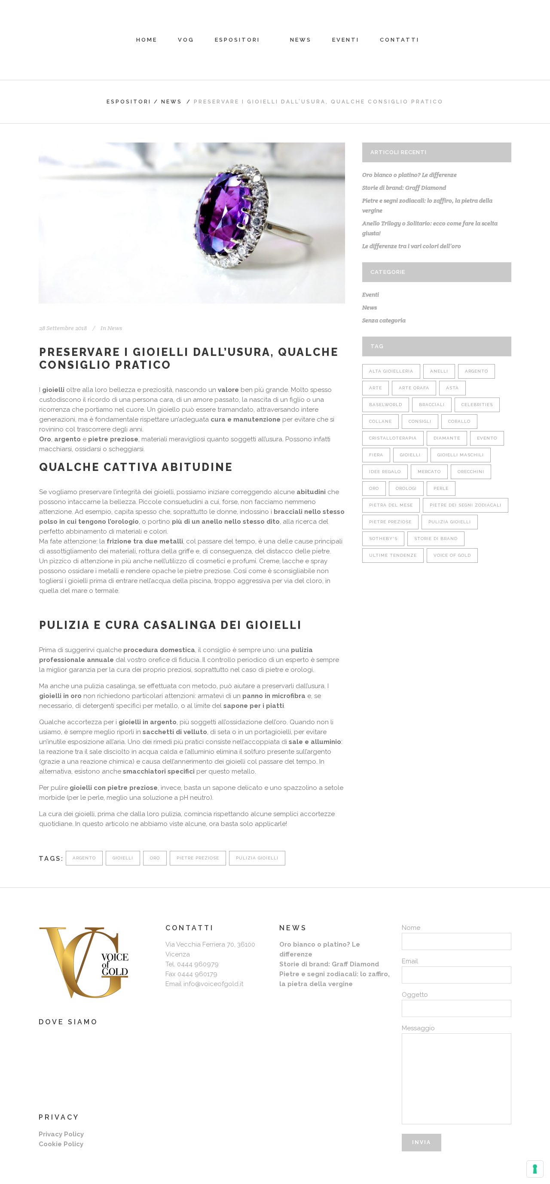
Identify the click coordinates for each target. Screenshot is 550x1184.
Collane (380, 421)
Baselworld (385, 404)
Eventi (370, 294)
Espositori (129, 102)
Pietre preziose (198, 858)
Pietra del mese (391, 505)
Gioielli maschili (460, 454)
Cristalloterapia (393, 438)
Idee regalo (385, 471)
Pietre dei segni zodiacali (465, 505)
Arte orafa (414, 388)
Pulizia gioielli (257, 858)
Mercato (429, 471)
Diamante (447, 438)
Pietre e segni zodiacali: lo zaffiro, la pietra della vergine (334, 979)
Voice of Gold (452, 555)
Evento (487, 438)
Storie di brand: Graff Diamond (404, 187)
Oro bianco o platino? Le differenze (409, 175)
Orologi (406, 488)
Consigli (420, 421)
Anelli (439, 371)
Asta (452, 388)
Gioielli (123, 858)
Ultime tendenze (393, 555)
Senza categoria (384, 320)
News (171, 102)
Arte (375, 388)
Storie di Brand (436, 538)
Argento (84, 858)
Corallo (459, 421)
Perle (441, 488)
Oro (155, 858)
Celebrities (477, 404)
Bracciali (432, 404)
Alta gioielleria (391, 371)
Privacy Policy (61, 1134)
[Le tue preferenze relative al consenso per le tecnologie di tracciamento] (535, 1169)
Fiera (376, 454)
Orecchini (471, 471)
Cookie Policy (61, 1144)
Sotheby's (383, 538)
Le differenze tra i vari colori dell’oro (411, 246)
